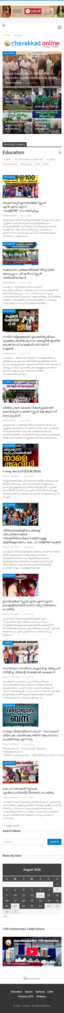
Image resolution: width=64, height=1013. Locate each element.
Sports (29, 991)
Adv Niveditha (10, 164)
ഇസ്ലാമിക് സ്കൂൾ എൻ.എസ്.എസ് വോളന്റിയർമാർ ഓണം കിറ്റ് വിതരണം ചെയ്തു (29, 605)
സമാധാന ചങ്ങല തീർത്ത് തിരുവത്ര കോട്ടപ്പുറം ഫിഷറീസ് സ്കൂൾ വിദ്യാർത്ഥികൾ (28, 273)
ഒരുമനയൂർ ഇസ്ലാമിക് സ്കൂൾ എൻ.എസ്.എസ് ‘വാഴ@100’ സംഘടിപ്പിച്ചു (24, 206)
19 (32, 900)
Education (16, 991)
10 (15, 895)
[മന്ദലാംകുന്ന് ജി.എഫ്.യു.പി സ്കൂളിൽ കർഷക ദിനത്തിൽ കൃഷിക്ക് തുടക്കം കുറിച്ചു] (47, 98)
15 (57, 895)
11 (23, 895)
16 (6, 900)
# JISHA (7, 160)
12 (32, 895)
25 (23, 906)
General (39, 991)
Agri (38, 164)
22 (57, 900)
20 (40, 900)
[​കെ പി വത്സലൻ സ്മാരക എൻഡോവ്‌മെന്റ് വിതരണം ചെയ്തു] (20, 772)
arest (46, 164)
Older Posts (12, 826)
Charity (8, 382)
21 (48, 900)
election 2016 (25, 996)
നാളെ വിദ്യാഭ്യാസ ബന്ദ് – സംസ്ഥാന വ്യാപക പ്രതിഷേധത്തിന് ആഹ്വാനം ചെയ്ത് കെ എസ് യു (31, 735)
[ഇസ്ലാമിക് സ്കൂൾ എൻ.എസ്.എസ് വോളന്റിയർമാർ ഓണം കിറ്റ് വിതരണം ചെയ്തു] (20, 585)
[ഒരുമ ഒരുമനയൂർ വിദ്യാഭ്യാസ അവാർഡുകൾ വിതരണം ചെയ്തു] (32, 69)
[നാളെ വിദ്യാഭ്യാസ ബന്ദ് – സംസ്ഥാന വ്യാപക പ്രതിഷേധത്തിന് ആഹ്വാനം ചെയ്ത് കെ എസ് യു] (20, 715)
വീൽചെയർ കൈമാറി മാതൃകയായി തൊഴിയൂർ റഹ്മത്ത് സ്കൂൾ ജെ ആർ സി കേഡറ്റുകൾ (30, 411)
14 (48, 895)
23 (6, 906)
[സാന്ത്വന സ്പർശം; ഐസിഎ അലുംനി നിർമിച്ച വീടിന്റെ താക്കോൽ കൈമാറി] (20, 652)
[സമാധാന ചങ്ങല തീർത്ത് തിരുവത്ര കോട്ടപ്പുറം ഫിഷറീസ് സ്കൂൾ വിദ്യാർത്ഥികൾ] (20, 253)
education (9, 53)
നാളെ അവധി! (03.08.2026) (22, 471)
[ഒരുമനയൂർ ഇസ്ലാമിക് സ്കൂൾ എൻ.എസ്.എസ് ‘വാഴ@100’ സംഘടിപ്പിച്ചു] (20, 186)
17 (15, 900)
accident (51, 160)
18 (23, 900)
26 (32, 906)
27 (40, 906)
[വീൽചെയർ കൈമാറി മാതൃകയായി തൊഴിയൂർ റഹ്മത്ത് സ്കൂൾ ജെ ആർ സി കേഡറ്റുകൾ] (20, 391)
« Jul (5, 916)
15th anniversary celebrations (28, 160)
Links (50, 991)
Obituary (41, 996)
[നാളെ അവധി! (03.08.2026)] (20, 455)
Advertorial (26, 164)
